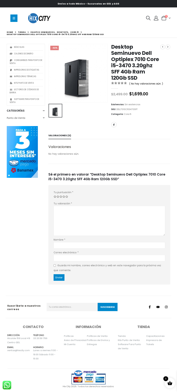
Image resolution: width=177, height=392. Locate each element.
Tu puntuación (63, 192)
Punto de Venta (16, 118)
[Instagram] (166, 307)
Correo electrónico (66, 252)
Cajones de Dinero (23, 53)
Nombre (59, 239)
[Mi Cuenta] (156, 18)
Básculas (19, 47)
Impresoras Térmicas (25, 76)
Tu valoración (63, 203)
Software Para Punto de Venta (24, 101)
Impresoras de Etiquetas (26, 69)
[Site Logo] (40, 18)
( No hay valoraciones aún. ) (146, 83)
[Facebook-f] (149, 307)
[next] (167, 46)
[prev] (162, 46)
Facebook (114, 124)
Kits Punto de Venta (24, 82)
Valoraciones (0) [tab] (59, 135)
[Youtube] (158, 307)
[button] (148, 18)
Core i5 (127, 114)
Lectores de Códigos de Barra (24, 91)
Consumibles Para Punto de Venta (26, 62)
